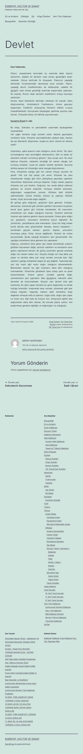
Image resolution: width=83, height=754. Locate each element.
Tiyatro (47, 507)
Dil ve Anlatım (11, 16)
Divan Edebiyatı (50, 428)
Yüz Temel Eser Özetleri (55, 469)
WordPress (9, 744)
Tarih (46, 504)
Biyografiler (10, 21)
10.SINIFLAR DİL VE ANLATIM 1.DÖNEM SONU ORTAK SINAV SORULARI (18, 707)
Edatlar (51, 555)
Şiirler (46, 486)
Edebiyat (48, 638)
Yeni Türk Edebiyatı (62, 16)
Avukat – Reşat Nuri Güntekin (17, 649)
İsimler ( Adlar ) (54, 562)
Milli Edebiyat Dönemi (54, 614)
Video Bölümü (50, 586)
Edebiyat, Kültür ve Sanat (22, 6)
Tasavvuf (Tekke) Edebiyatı (57, 448)
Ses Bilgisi (51, 545)
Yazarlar (48, 483)
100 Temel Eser (54, 327)
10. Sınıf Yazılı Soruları (54, 593)
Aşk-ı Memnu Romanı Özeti (16, 663)
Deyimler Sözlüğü (27, 21)
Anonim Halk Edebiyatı (55, 441)
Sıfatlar (51, 566)
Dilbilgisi (25, 16)
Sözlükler (48, 497)
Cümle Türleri (52, 535)
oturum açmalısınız (41, 370)
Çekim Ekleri (53, 576)
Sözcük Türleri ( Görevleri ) (58, 549)
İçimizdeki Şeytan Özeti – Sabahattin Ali (22, 638)
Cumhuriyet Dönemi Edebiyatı (58, 607)
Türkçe (47, 511)
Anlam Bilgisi (50, 514)
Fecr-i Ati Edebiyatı (53, 611)
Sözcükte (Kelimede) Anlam (58, 524)
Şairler (48, 476)
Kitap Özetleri (43, 16)
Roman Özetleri (52, 466)
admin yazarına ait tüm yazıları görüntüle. (38, 349)
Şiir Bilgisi (49, 493)
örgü (62, 638)
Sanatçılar (48, 473)
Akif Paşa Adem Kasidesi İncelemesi (20, 659)
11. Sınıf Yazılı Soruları (54, 597)
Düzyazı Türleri (50, 431)
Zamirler (51, 569)
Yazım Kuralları (53, 583)
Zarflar (47, 624)
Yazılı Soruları (49, 590)
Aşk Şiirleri (49, 490)
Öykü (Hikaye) (50, 452)
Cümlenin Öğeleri (54, 538)
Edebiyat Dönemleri (52, 435)
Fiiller (50, 559)
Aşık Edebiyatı (51, 445)
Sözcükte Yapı (53, 573)
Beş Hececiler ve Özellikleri (16, 680)
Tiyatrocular (50, 479)
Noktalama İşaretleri (55, 542)
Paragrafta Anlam (54, 521)
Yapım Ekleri (53, 580)
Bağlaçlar (52, 552)
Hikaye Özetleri (51, 459)
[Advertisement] (20, 431)
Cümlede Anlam (53, 517)
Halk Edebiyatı (50, 438)
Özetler (47, 455)
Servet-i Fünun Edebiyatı (55, 617)
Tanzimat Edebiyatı (53, 621)
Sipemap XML (54, 641)
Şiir (33, 16)
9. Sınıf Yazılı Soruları (54, 600)
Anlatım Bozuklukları (55, 531)
